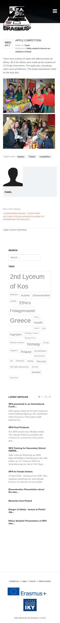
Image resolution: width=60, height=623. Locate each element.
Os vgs (46, 343)
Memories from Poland (20, 501)
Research (20, 361)
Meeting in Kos (30, 338)
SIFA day (35, 367)
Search (32, 581)
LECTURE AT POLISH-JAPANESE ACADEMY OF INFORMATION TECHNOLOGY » (23, 218)
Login (24, 581)
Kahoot (36, 328)
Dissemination (41, 295)
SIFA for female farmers (20, 471)
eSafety (13, 301)
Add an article (45, 581)
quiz (11, 361)
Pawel (27, 45)
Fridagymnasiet (22, 311)
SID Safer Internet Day (19, 367)
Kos (44, 328)
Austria (25, 295)
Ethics (25, 302)
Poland (32, 156)
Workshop (14, 378)
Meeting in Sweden (17, 342)
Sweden (36, 372)
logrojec (20, 156)
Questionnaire (39, 356)
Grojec (36, 317)
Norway (33, 344)
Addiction (14, 295)
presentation (40, 351)
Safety (30, 361)
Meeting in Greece (31, 333)
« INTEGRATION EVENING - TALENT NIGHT (21, 213)
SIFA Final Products (18, 427)
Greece (20, 320)
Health (38, 322)
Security (41, 361)
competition (45, 156)
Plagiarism (14, 350)
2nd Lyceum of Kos (27, 281)
